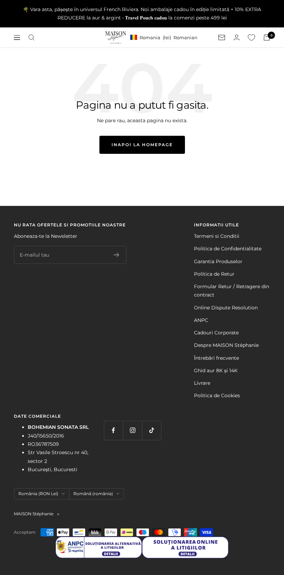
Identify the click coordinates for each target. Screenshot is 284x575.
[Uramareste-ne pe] (113, 430)
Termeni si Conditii (216, 236)
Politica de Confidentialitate (227, 248)
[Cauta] (31, 37)
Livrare (202, 383)
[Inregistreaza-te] (116, 254)
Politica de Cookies (217, 395)
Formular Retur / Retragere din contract (231, 290)
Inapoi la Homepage (142, 144)
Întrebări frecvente (216, 358)
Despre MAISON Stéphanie (226, 345)
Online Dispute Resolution (226, 308)
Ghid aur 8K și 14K (216, 370)
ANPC (201, 320)
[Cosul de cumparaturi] (266, 37)
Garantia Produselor (218, 261)
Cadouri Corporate (216, 333)
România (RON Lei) (38, 493)
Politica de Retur (214, 274)
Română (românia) (93, 493)
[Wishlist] (251, 37)
